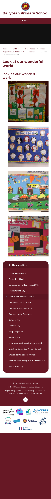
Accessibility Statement (34, 390)
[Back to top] (25, 399)
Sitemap (12, 393)
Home (5, 49)
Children (16, 49)
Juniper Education (36, 387)
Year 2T (32, 52)
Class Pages (30, 49)
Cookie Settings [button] (36, 393)
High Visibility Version (13, 390)
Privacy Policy (24, 393)
